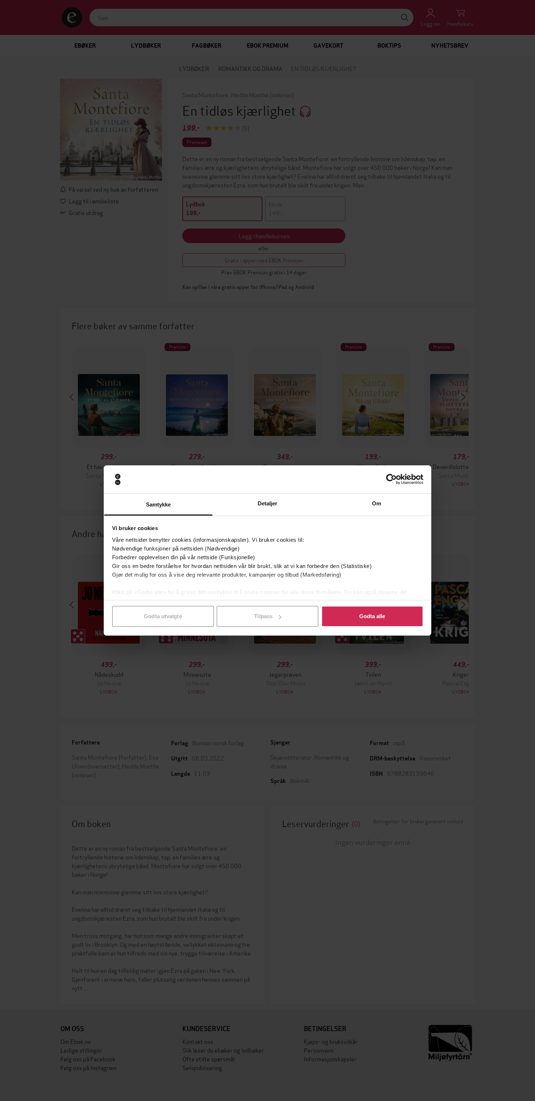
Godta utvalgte (163, 616)
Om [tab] (376, 503)
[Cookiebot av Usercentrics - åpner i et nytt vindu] (391, 479)
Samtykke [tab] (158, 504)
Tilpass (263, 616)
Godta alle (372, 616)
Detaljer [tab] (268, 503)
